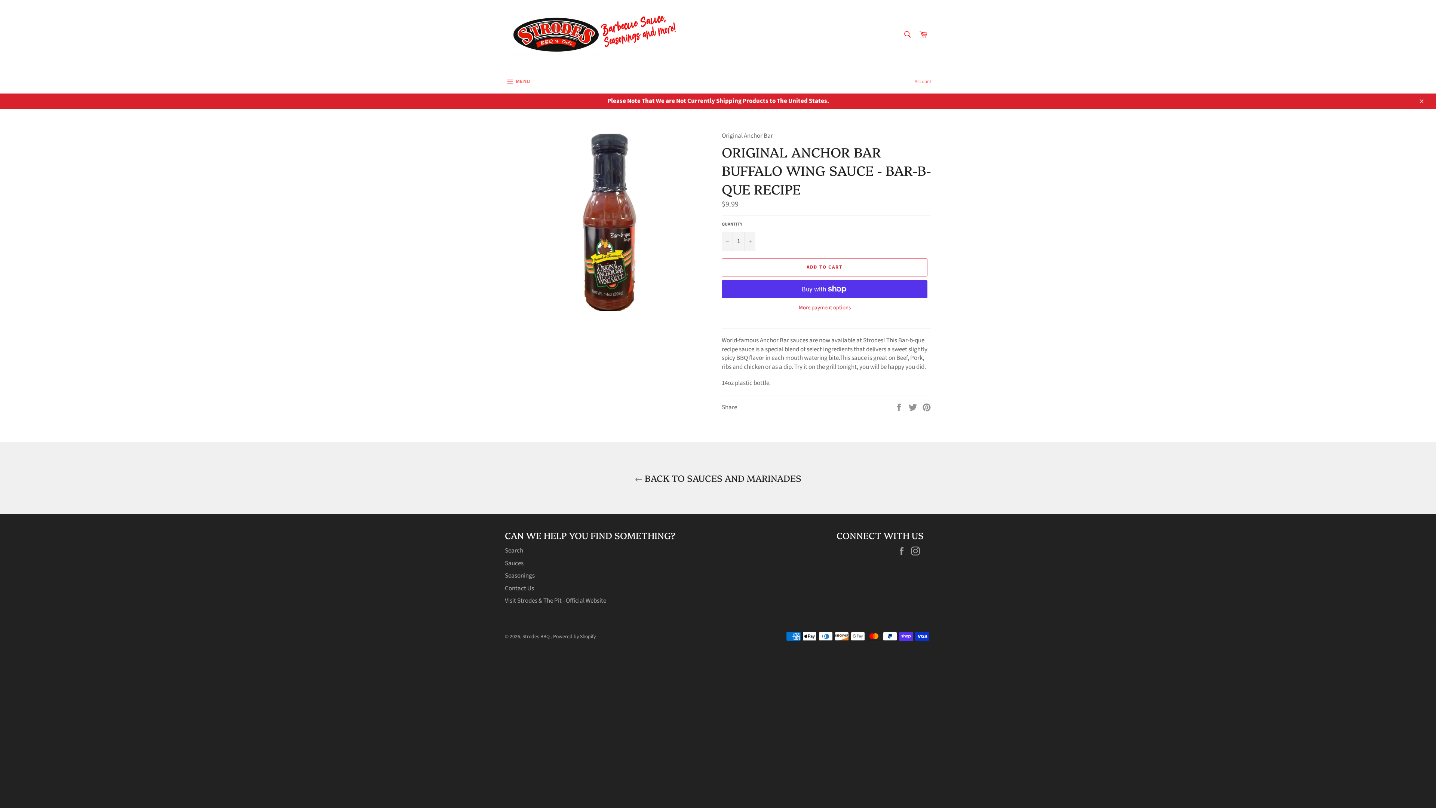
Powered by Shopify (574, 636)
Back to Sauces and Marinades (721, 478)
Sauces (514, 563)
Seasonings (520, 575)
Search (514, 550)
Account (923, 81)
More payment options (825, 308)
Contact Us (519, 588)
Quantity (732, 224)
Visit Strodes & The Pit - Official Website (555, 600)
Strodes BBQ (536, 636)
